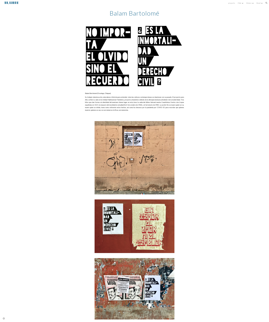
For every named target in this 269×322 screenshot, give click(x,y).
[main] (134, 13)
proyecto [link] (231, 3)
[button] (266, 2)
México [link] (249, 3)
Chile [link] (239, 3)
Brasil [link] (258, 3)
